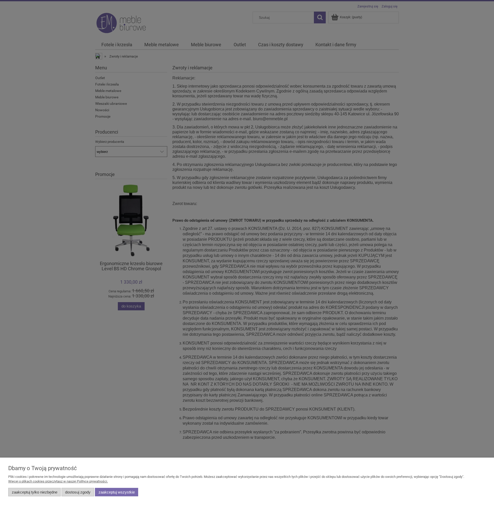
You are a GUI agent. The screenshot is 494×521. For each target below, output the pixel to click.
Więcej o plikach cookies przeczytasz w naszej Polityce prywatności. (58, 481)
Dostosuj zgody (78, 492)
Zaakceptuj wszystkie (117, 492)
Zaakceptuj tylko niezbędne (34, 492)
